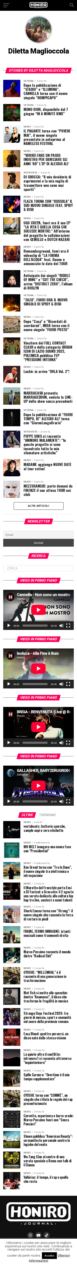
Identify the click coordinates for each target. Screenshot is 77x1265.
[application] (38, 610)
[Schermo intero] (68, 625)
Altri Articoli (38, 505)
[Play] (9, 625)
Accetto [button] (49, 1255)
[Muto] (61, 625)
